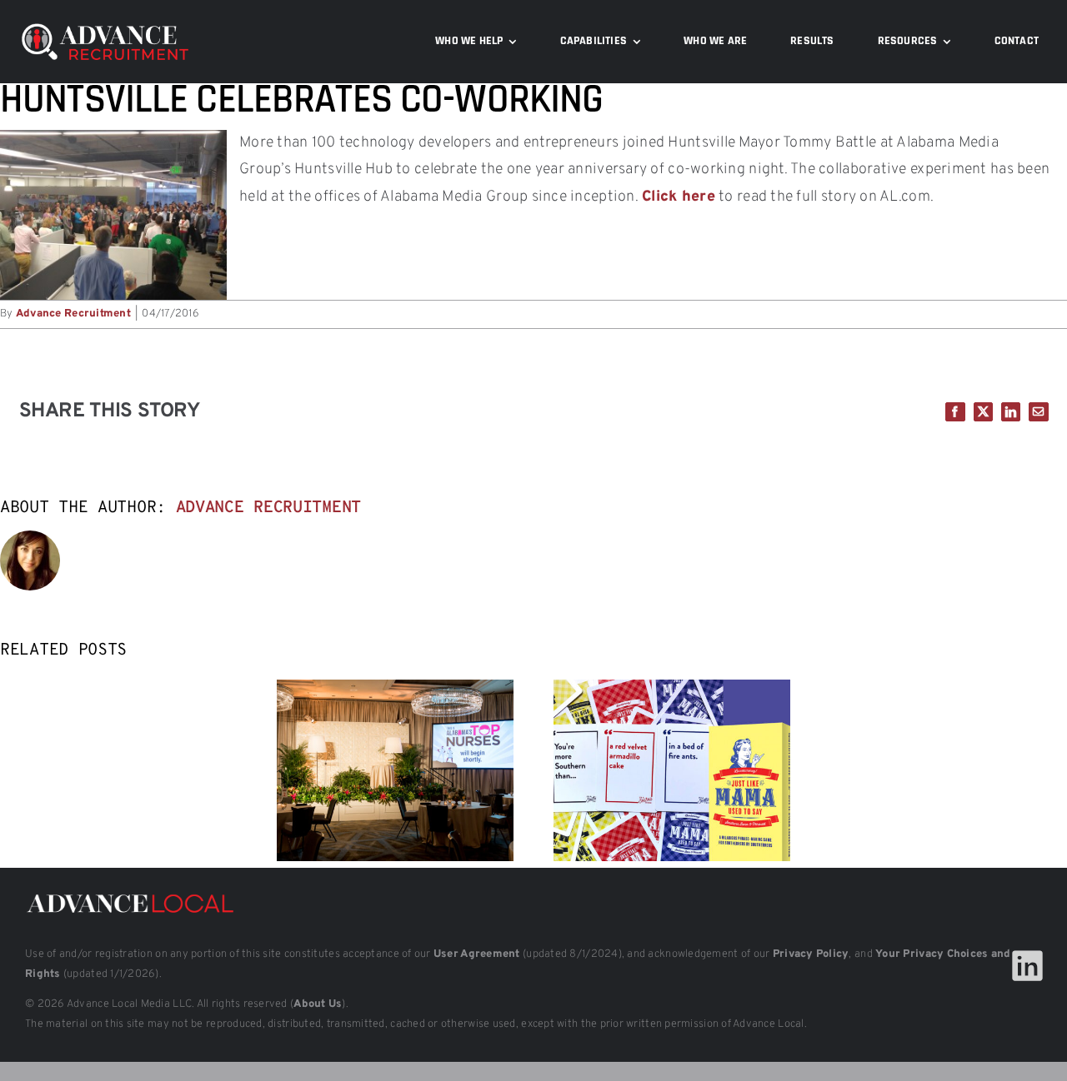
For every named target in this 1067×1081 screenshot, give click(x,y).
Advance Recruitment (73, 314)
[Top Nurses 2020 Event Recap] (395, 689)
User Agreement (476, 954)
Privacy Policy (811, 954)
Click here (678, 197)
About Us (317, 1004)
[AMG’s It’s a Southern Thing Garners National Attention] (672, 689)
